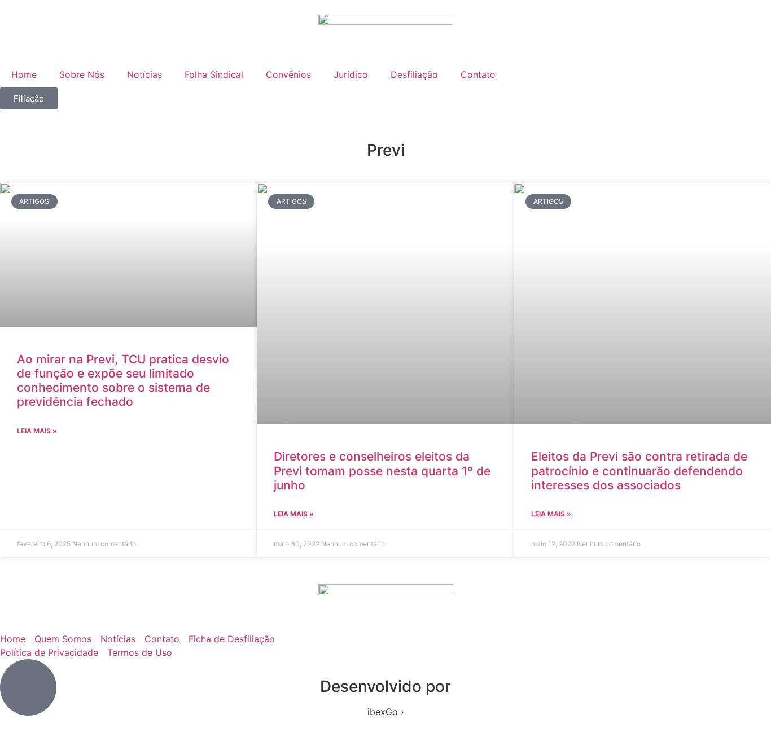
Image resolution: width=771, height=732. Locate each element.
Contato (478, 74)
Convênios (288, 74)
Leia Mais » (37, 431)
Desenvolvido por (385, 686)
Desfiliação (414, 74)
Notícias (144, 74)
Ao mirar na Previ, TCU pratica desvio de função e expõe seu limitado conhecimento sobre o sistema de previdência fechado (123, 380)
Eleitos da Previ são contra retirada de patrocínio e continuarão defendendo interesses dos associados (639, 470)
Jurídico (351, 74)
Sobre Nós (81, 74)
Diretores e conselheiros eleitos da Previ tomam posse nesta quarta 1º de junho (382, 470)
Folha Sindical (214, 74)
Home (24, 74)
